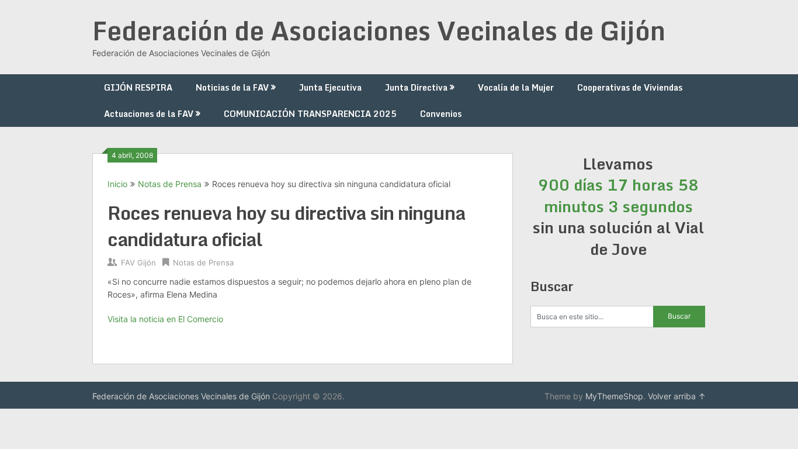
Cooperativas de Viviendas (629, 87)
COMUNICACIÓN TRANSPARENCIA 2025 (310, 113)
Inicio (117, 184)
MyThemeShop (614, 396)
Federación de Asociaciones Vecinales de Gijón (378, 30)
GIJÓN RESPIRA (138, 87)
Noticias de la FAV (232, 87)
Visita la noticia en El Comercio (165, 319)
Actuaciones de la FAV (148, 113)
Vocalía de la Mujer (516, 87)
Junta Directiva (416, 87)
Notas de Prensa (170, 184)
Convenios (441, 113)
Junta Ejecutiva (330, 87)
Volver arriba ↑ (677, 396)
